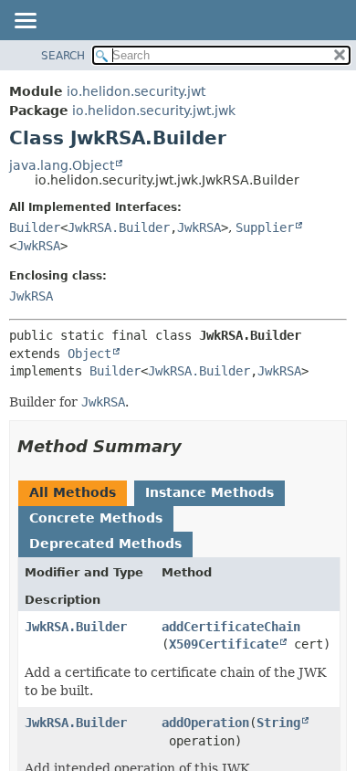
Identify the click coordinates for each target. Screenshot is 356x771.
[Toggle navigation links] (24, 22)
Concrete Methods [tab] (95, 518)
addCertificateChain (231, 626)
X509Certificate (223, 644)
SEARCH (63, 55)
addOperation (205, 722)
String (278, 722)
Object (89, 353)
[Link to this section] (194, 446)
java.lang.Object (61, 165)
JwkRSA (199, 227)
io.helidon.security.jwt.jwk (154, 110)
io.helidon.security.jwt (136, 91)
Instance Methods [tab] (209, 492)
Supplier (265, 227)
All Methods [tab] (72, 492)
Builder (34, 227)
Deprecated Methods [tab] (105, 543)
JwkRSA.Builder (119, 227)
